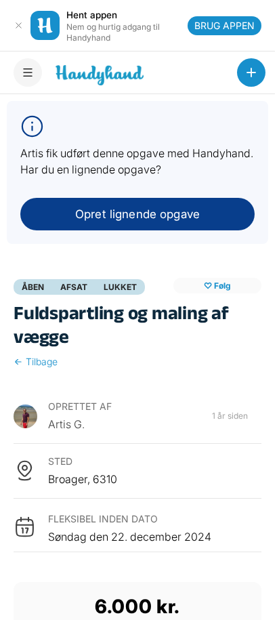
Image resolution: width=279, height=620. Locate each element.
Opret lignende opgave (137, 214)
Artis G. (66, 424)
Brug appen (224, 25)
